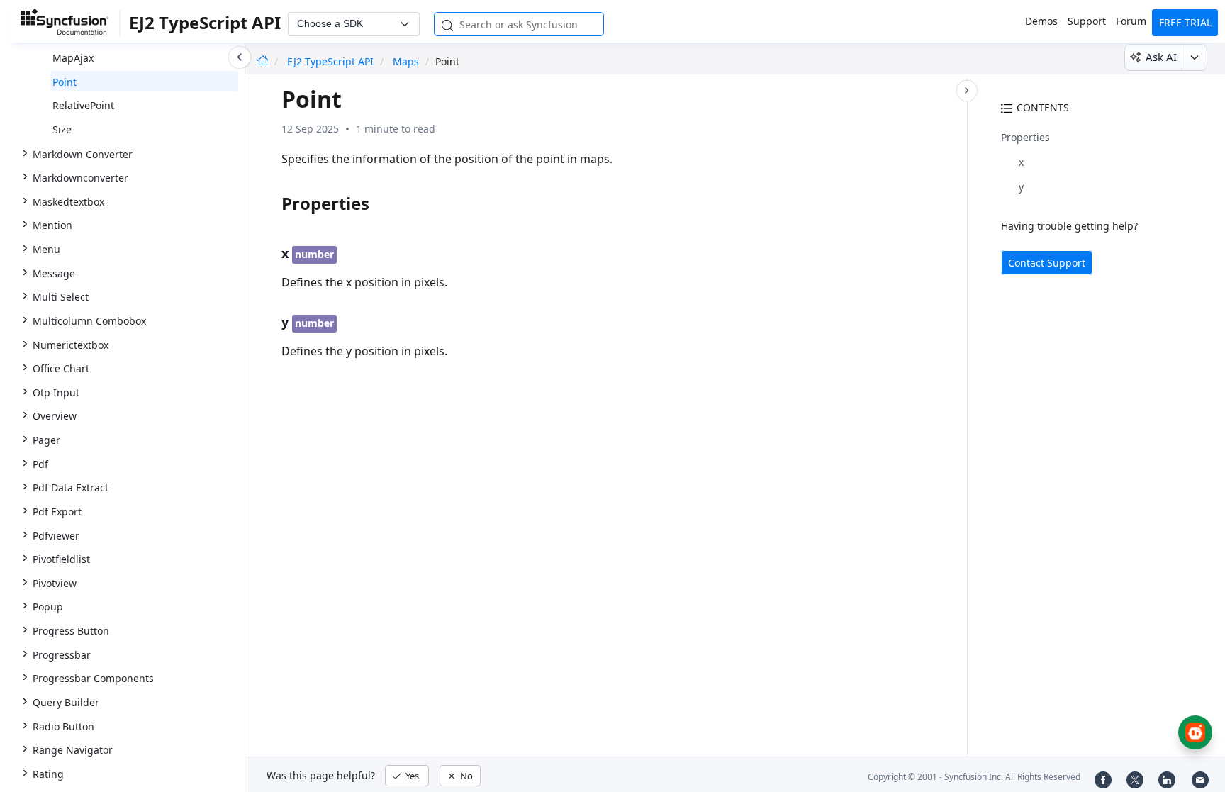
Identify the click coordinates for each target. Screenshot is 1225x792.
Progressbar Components (93, 678)
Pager (46, 440)
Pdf (40, 464)
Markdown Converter (83, 154)
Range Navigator (73, 750)
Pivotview (55, 583)
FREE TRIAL (1185, 22)
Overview (55, 416)
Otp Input (56, 392)
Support (1087, 21)
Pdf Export (57, 511)
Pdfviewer (56, 535)
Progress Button (71, 630)
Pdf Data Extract (70, 487)
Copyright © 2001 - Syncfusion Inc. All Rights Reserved (974, 777)
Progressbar (62, 655)
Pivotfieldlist (61, 559)
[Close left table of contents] (239, 57)
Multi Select (61, 296)
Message (54, 273)
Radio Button (63, 726)
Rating (48, 774)
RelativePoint (83, 105)
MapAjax (73, 58)
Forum (1131, 21)
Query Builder (66, 702)
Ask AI (1161, 57)
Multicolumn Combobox (89, 321)
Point (64, 82)
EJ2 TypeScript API (331, 61)
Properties (1025, 137)
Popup (48, 606)
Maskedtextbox (68, 201)
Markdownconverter (80, 177)
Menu (46, 249)
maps (406, 61)
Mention (52, 225)
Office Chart (61, 368)
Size (62, 129)
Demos (1041, 21)
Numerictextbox (70, 345)
